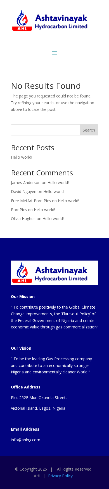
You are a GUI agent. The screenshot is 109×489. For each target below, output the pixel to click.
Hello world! (21, 157)
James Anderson (26, 182)
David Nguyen (23, 191)
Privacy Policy (60, 475)
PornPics (19, 209)
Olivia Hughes (23, 218)
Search (89, 130)
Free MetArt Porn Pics (31, 200)
